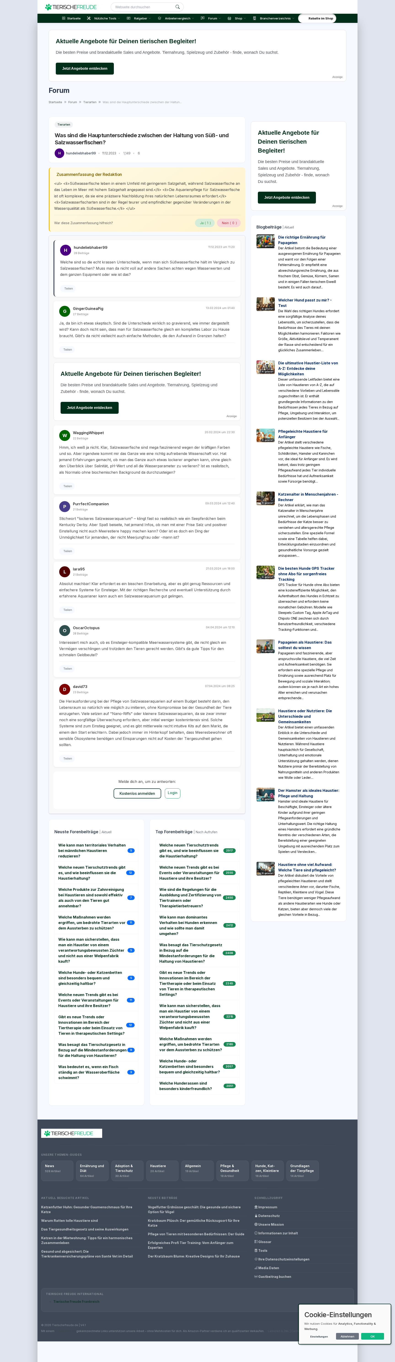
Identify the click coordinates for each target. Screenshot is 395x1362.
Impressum (267, 1207)
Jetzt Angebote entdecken (84, 68)
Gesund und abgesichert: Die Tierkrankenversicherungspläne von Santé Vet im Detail (87, 1253)
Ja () (205, 223)
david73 (80, 686)
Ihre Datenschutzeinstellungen (284, 1259)
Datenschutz (269, 1216)
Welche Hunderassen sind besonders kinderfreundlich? (185, 1086)
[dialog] (344, 1324)
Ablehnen (347, 1336)
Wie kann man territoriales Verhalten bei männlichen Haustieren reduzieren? (92, 850)
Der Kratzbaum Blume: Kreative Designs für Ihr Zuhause (194, 1256)
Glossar (264, 1242)
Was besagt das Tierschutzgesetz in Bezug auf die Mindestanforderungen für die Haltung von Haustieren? (92, 1050)
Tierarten (63, 124)
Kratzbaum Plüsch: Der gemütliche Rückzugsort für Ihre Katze (194, 1223)
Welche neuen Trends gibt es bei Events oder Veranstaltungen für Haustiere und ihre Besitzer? (88, 1000)
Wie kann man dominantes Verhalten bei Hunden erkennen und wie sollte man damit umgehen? (188, 925)
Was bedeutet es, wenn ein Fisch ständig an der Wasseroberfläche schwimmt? (89, 1072)
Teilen (68, 288)
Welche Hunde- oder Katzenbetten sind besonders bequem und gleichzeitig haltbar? (90, 978)
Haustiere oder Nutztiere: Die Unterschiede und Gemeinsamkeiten (305, 716)
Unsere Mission (271, 1224)
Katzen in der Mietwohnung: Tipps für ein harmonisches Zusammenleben (87, 1240)
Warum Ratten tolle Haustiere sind (69, 1220)
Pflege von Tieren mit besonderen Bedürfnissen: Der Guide (196, 1234)
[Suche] (178, 7)
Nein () (229, 223)
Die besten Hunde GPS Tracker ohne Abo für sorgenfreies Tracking (306, 574)
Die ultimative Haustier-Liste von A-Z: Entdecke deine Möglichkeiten (308, 368)
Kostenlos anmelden (137, 793)
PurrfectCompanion (91, 504)
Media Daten (268, 1268)
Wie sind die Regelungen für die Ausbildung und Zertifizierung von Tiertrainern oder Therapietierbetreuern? (190, 897)
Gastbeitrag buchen (274, 1277)
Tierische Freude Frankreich (76, 1301)
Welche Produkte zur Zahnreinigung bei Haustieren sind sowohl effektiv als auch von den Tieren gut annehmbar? (91, 897)
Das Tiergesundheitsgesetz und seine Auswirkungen (84, 1229)
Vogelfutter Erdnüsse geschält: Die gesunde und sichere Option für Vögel (194, 1209)
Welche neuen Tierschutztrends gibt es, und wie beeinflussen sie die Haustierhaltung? (91, 873)
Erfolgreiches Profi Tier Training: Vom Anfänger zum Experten (190, 1245)
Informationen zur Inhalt (278, 1233)
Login (173, 792)
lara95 (79, 569)
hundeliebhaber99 (81, 153)
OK (373, 1336)
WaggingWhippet (88, 432)
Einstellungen (319, 1336)
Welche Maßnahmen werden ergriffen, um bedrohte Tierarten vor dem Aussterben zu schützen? (91, 922)
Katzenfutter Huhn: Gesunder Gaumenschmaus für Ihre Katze (86, 1209)
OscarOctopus (86, 628)
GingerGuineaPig (88, 308)
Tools (262, 1250)
